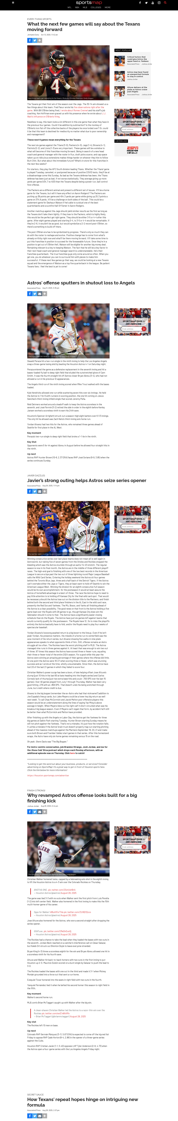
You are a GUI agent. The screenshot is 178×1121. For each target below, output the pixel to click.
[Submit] (165, 2)
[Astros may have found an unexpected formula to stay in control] (119, 76)
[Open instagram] (159, 2)
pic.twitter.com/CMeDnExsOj (57, 924)
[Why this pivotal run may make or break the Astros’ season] (68, 528)
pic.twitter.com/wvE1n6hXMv (56, 1004)
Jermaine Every (33, 35)
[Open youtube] (153, 2)
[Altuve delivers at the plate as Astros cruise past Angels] (119, 91)
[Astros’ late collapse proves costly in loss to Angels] (68, 330)
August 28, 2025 (68, 890)
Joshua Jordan (147, 64)
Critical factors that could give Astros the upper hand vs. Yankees (138, 59)
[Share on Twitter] (34, 40)
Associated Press (133, 64)
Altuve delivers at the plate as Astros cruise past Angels (137, 89)
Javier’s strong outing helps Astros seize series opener (86, 480)
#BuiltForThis (56, 907)
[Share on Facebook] (29, 40)
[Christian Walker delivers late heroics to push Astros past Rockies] (68, 848)
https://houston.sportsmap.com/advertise (48, 775)
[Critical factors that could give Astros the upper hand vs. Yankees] (119, 61)
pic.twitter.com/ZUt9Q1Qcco (77, 907)
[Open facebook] (140, 2)
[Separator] (39, 40)
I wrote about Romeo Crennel (74, 110)
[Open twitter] (146, 2)
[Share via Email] (39, 293)
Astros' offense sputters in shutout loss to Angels (81, 282)
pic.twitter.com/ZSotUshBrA (61, 887)
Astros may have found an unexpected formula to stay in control (138, 74)
